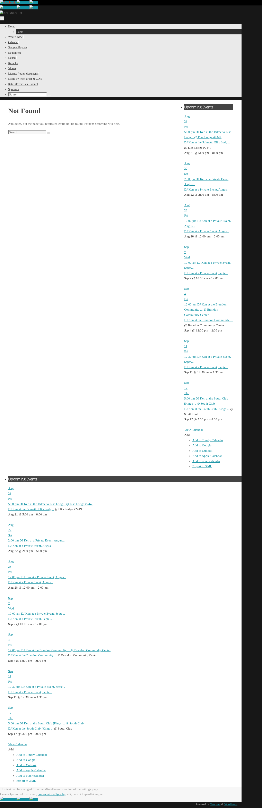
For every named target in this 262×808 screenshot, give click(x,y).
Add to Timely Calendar (207, 440)
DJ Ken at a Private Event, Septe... (206, 273)
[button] (187, 435)
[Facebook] (8, 2)
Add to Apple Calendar (207, 455)
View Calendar (193, 429)
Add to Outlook (202, 450)
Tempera (215, 804)
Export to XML (202, 466)
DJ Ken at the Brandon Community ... (208, 320)
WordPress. (230, 804)
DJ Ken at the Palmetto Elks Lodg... (207, 142)
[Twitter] (23, 2)
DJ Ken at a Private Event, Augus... (206, 189)
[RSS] (33, 2)
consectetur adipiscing (52, 794)
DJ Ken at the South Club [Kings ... (206, 409)
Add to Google (201, 445)
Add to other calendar (206, 461)
